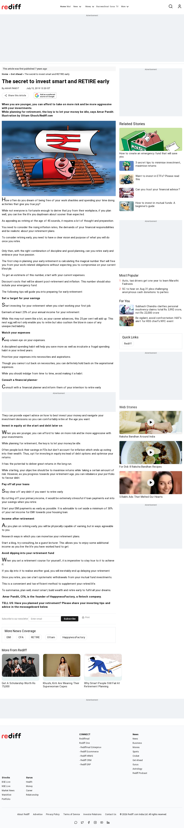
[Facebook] (88, 822)
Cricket (136, 756)
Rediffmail (84, 738)
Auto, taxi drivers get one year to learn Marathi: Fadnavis (150, 282)
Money (88, 6)
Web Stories (128, 407)
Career (29, 790)
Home (63, 6)
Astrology (137, 769)
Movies (136, 747)
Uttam (51, 637)
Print (87, 617)
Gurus (112, 6)
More (123, 6)
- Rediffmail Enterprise (90, 747)
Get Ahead (16, 74)
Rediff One (84, 743)
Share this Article (17, 95)
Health (29, 782)
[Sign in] (179, 6)
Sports (136, 751)
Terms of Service (71, 814)
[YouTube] (101, 822)
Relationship (32, 795)
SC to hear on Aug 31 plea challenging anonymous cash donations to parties (145, 290)
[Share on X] (82, 822)
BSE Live (6, 782)
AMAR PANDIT (12, 88)
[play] (150, 422)
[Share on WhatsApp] (75, 822)
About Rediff (23, 814)
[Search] (170, 6)
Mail (69, 6)
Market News (8, 790)
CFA (21, 637)
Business (137, 743)
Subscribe (69, 618)
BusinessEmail (102, 6)
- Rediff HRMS (86, 756)
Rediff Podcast (140, 773)
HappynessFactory (74, 637)
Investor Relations (92, 814)
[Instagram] (95, 822)
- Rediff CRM (85, 760)
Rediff (128, 343)
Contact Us (110, 814)
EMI (9, 637)
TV (117, 6)
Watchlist (6, 795)
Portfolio (6, 799)
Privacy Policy (52, 814)
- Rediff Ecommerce (88, 751)
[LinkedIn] (108, 822)
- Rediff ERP (85, 764)
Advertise (37, 814)
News (75, 6)
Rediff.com (133, 814)
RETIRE (35, 637)
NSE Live (6, 786)
